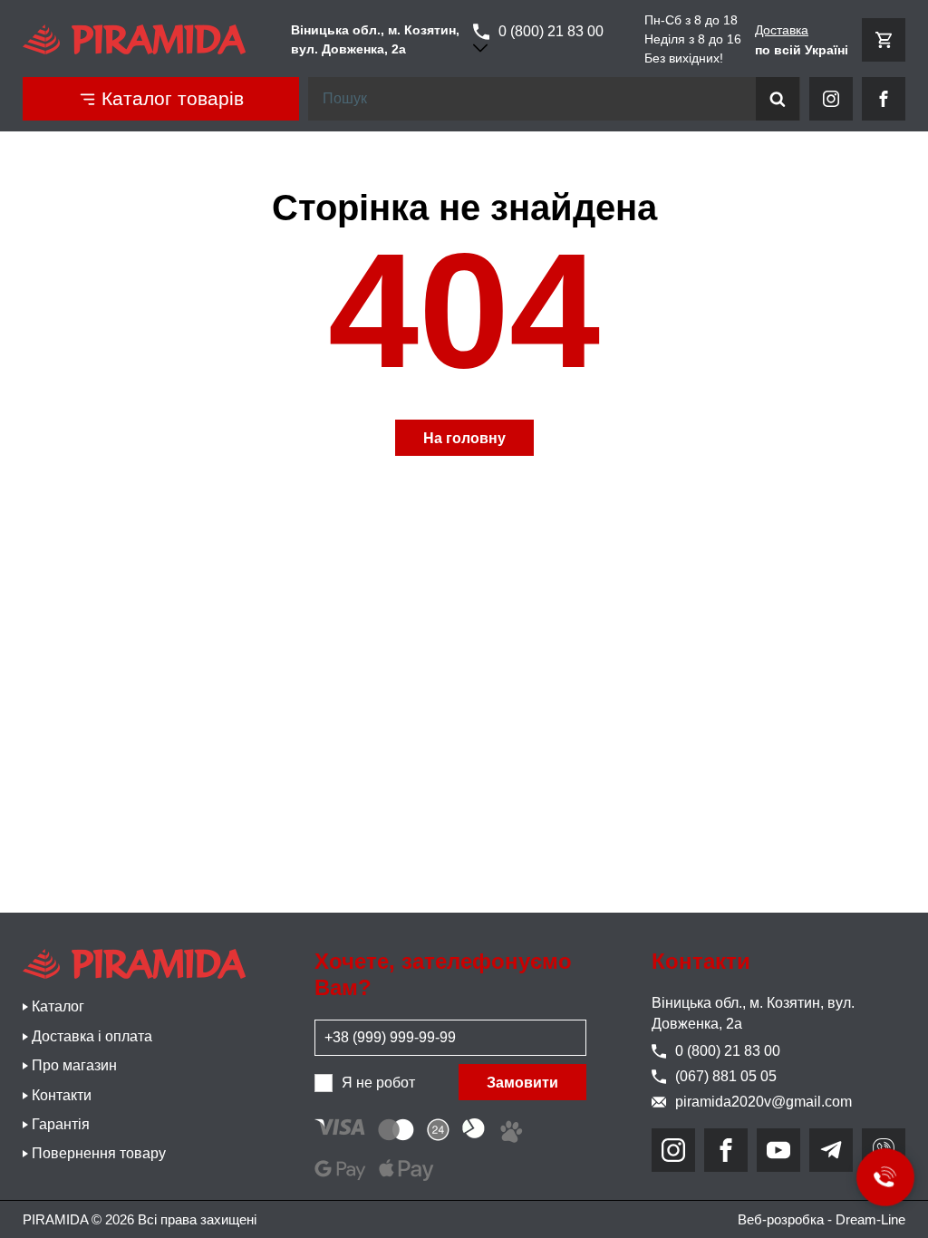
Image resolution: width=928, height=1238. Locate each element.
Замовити (522, 1082)
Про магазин (74, 1065)
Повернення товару (99, 1153)
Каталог (58, 1006)
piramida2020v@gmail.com (763, 1101)
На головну (464, 438)
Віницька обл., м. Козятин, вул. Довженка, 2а (753, 1012)
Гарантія (61, 1124)
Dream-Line (870, 1219)
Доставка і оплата (92, 1036)
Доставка (781, 30)
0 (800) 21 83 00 (551, 31)
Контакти (62, 1095)
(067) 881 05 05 (726, 1076)
